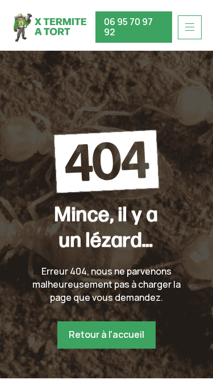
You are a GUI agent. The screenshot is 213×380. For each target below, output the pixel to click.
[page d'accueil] (48, 27)
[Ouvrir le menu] (190, 27)
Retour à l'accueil (106, 334)
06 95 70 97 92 (128, 26)
